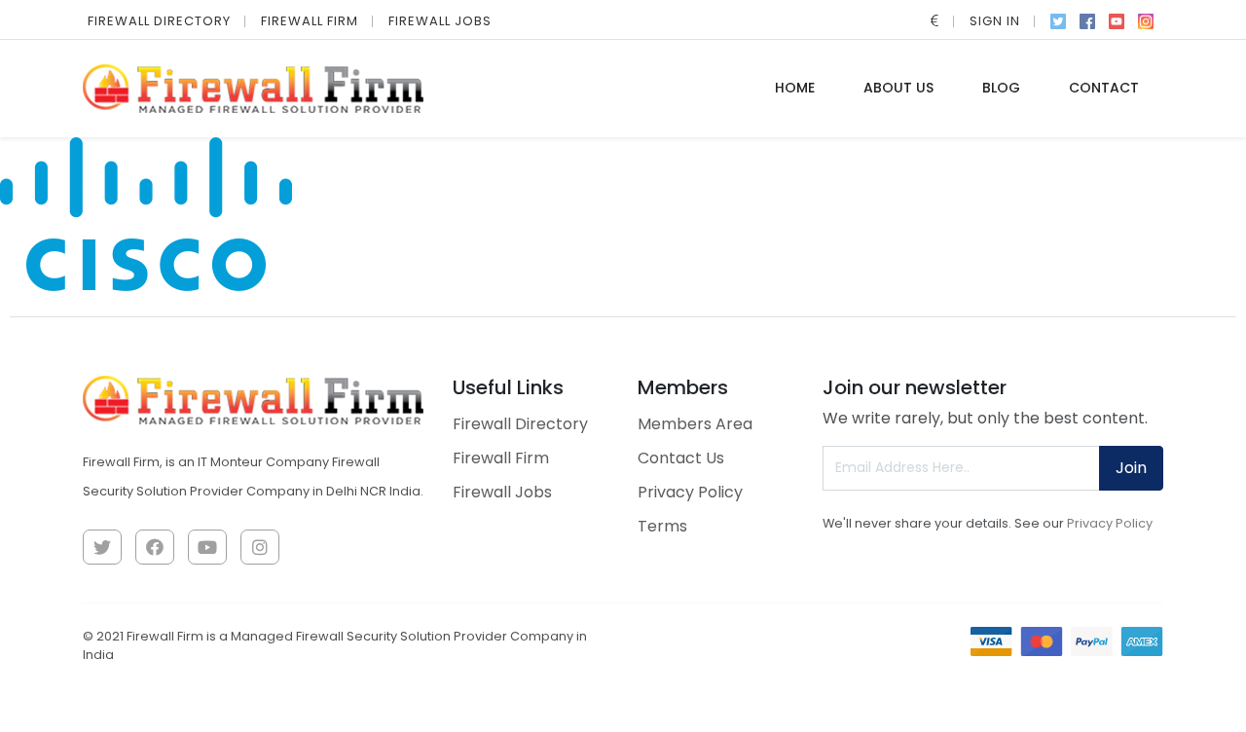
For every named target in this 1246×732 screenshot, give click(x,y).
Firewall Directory (159, 21)
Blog (1001, 87)
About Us (898, 87)
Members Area (695, 424)
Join (1131, 468)
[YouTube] (1116, 19)
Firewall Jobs (440, 21)
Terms (662, 526)
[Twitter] (1058, 19)
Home (795, 87)
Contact (1104, 87)
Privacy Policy (690, 492)
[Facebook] (1087, 19)
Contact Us (681, 458)
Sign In (995, 21)
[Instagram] (1146, 19)
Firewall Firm (309, 21)
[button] (935, 21)
